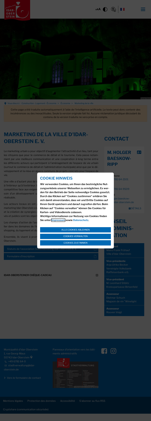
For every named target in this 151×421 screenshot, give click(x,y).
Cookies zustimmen (75, 243)
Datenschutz (80, 220)
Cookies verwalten (75, 236)
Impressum (58, 220)
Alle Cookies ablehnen (75, 229)
